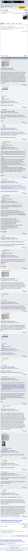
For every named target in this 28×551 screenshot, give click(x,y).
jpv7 (4, 125)
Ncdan (22, 27)
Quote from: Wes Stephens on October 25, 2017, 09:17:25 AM (12, 382)
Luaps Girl (19, 27)
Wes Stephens (6, 60)
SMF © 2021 (14, 545)
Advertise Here (25, 524)
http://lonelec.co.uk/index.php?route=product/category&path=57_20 (8, 354)
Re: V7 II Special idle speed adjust (8, 101)
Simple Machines (19, 545)
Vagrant (5, 433)
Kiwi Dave (5, 87)
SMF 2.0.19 (9, 545)
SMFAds (11, 547)
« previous (23, 31)
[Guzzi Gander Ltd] (2, 345)
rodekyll (5, 460)
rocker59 (15, 27)
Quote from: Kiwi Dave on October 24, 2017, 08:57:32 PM (11, 185)
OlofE (4, 490)
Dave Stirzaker (7, 406)
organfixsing (6, 142)
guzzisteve (6, 293)
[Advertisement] (14, 43)
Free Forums (16, 547)
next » (26, 31)
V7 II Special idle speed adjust (7, 68)
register (2, 7)
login (11, 6)
